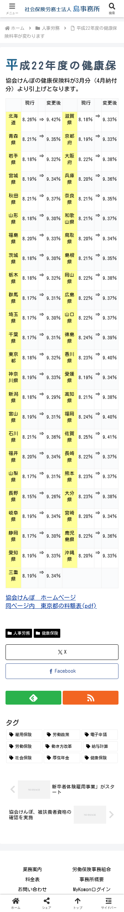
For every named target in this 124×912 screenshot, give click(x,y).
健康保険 (50, 633)
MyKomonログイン (92, 889)
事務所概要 (92, 879)
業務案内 (32, 869)
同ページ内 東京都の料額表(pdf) (51, 606)
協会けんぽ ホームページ (41, 597)
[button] (110, 850)
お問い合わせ (32, 889)
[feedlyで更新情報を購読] (33, 698)
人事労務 (21, 633)
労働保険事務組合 (91, 869)
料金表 (32, 879)
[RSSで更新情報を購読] (90, 698)
